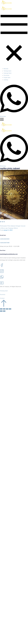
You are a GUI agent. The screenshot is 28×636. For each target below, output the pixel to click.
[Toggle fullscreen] (7, 309)
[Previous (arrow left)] (1, 311)
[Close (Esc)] (1, 309)
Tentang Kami (4, 291)
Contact (2, 298)
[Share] (4, 309)
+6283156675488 (4, 242)
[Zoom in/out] (10, 309)
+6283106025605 (4, 239)
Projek (2, 230)
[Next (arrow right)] (4, 311)
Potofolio (2, 294)
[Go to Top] (3, 306)
